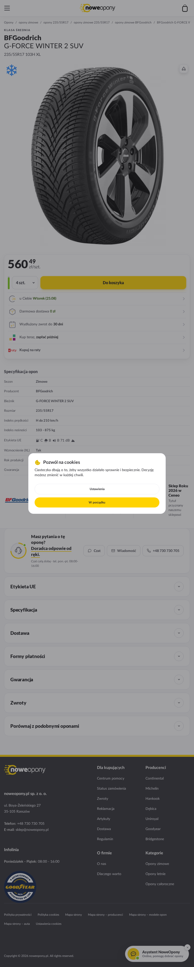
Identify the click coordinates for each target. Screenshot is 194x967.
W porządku (97, 502)
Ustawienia (97, 489)
